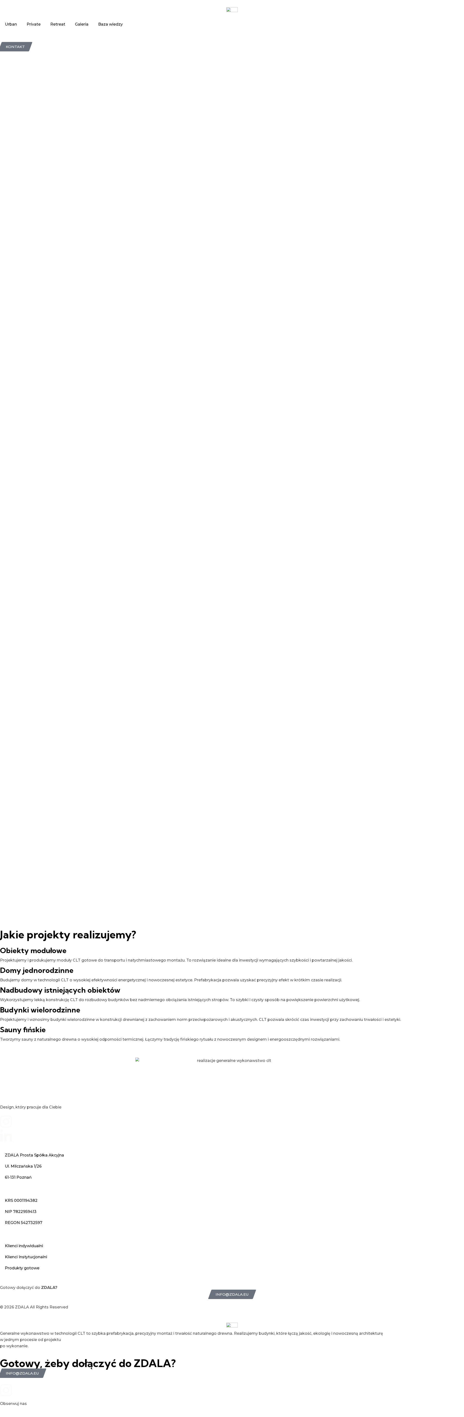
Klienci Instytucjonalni (26, 1257)
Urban (11, 24)
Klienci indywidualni (24, 1246)
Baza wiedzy (110, 24)
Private (34, 24)
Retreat (57, 24)
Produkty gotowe (22, 1268)
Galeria (81, 24)
